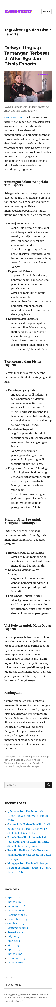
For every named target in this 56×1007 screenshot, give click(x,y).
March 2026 (14, 901)
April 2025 (13, 949)
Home (8, 977)
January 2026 (15, 910)
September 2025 (17, 927)
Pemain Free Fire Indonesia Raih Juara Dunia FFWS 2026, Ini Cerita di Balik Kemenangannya (28, 842)
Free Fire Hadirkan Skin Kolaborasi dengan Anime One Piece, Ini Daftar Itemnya (29, 855)
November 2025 (17, 919)
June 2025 (13, 940)
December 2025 (17, 914)
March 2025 (14, 953)
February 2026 (16, 906)
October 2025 (15, 923)
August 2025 (15, 932)
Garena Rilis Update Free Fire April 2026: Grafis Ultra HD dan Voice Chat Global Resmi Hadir (28, 829)
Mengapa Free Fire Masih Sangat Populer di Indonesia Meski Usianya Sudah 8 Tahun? (29, 868)
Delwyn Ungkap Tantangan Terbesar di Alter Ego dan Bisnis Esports (26, 55)
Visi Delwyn (33, 766)
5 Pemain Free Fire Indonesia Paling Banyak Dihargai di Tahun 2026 (27, 816)
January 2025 (15, 962)
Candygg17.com (13, 117)
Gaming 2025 (30, 756)
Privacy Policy (12, 984)
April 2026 (13, 897)
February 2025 (16, 958)
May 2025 (13, 945)
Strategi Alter (19, 766)
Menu (46, 11)
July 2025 (13, 936)
